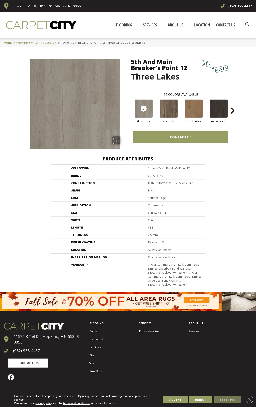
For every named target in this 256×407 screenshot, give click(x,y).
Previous (129, 105)
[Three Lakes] (144, 109)
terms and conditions (76, 403)
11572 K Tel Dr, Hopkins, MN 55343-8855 (46, 5)
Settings (227, 399)
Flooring (22, 42)
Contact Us (181, 137)
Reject (200, 399)
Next (232, 105)
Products (47, 42)
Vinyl (34, 42)
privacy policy (43, 403)
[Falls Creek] (169, 109)
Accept (175, 399)
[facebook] (12, 377)
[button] (28, 363)
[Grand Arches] (194, 109)
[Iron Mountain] (219, 109)
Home (8, 42)
